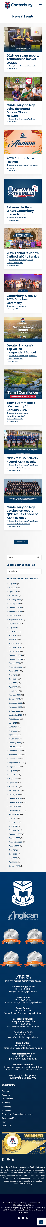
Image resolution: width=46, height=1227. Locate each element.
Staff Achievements (13, 416)
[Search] (24, 557)
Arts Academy (33, 165)
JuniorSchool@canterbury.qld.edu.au (23, 1002)
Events (16, 66)
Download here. (32, 1069)
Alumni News (13, 306)
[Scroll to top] (41, 1222)
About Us (5, 1091)
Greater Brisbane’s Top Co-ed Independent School (21, 349)
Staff (23, 416)
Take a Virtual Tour (9, 1118)
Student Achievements (28, 66)
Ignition (24, 1208)
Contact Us (6, 1126)
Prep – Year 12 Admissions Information (17, 1114)
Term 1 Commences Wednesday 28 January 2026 (21, 406)
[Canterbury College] (9, 5)
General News (14, 119)
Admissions (6, 1110)
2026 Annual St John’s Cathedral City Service (23, 255)
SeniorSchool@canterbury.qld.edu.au (23, 1013)
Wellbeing (22, 218)
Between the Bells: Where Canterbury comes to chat (20, 210)
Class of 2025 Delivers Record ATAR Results (22, 460)
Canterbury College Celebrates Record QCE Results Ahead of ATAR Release (22, 512)
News (4, 1122)
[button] (40, 5)
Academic (31, 119)
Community (23, 119)
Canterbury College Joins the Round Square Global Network (21, 110)
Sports (11, 66)
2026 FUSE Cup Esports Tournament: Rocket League (23, 59)
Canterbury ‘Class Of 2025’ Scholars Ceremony (22, 299)
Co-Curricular (7, 1099)
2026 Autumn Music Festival (21, 160)
